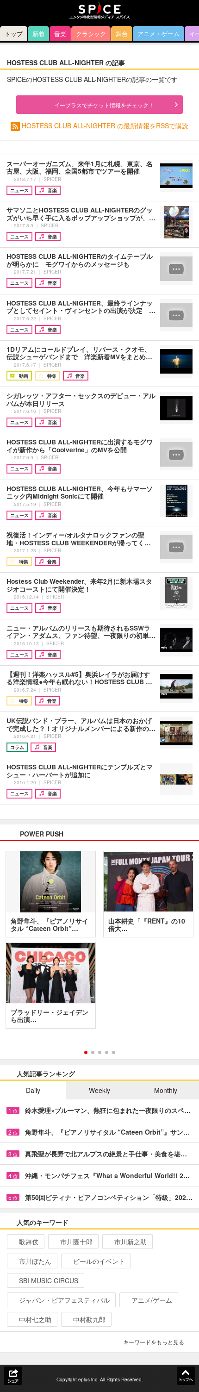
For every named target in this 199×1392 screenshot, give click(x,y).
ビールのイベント (99, 1261)
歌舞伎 (28, 1241)
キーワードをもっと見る (153, 1342)
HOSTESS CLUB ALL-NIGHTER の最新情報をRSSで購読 (105, 125)
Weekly (99, 1090)
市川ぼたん (35, 1261)
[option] (99, 943)
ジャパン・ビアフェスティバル (64, 1300)
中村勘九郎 (89, 1319)
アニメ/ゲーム (151, 1300)
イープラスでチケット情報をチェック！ (104, 105)
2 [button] (92, 1052)
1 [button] (85, 1052)
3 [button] (99, 1052)
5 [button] (113, 1052)
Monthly (165, 1090)
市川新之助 (130, 1241)
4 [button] (106, 1052)
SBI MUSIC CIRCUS (48, 1280)
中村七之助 (35, 1319)
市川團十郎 (76, 1241)
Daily (33, 1090)
